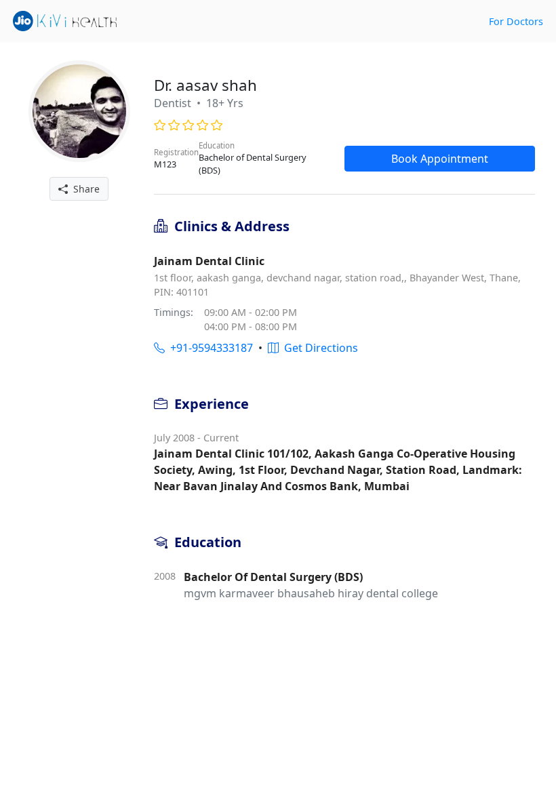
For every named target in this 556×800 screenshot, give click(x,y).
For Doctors (516, 21)
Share (84, 188)
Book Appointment (439, 158)
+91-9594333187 (209, 347)
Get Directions (318, 347)
